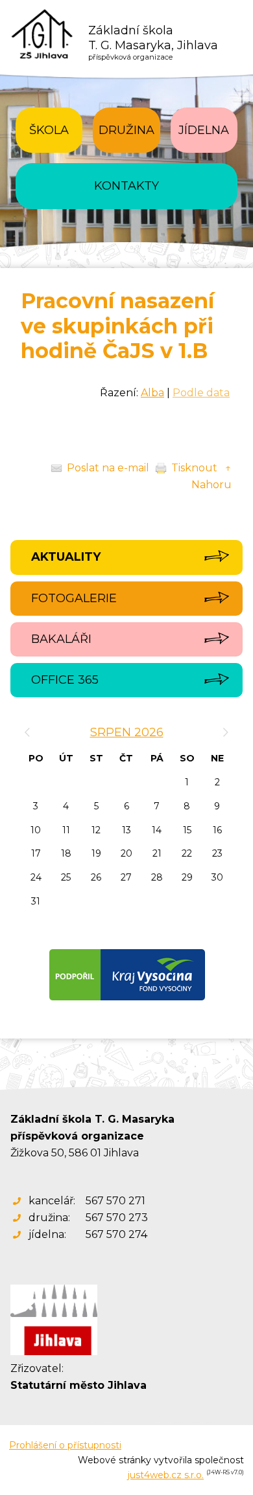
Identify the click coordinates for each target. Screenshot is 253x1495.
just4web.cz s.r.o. (166, 1475)
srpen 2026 (126, 732)
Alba (152, 393)
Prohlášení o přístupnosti (65, 1445)
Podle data (201, 393)
